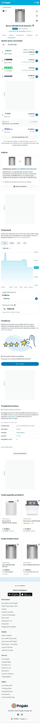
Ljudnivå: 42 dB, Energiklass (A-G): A (20, 31)
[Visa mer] (2, 52)
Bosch (18, 429)
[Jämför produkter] (37, 21)
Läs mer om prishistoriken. (22, 237)
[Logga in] (38, 2)
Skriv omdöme (23, 28)
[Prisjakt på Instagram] (22, 714)
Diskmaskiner (7, 7)
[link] (20, 172)
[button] (4, 11)
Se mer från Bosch (6, 447)
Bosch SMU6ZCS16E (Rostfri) (25, 169)
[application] (20, 270)
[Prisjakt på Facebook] (18, 714)
